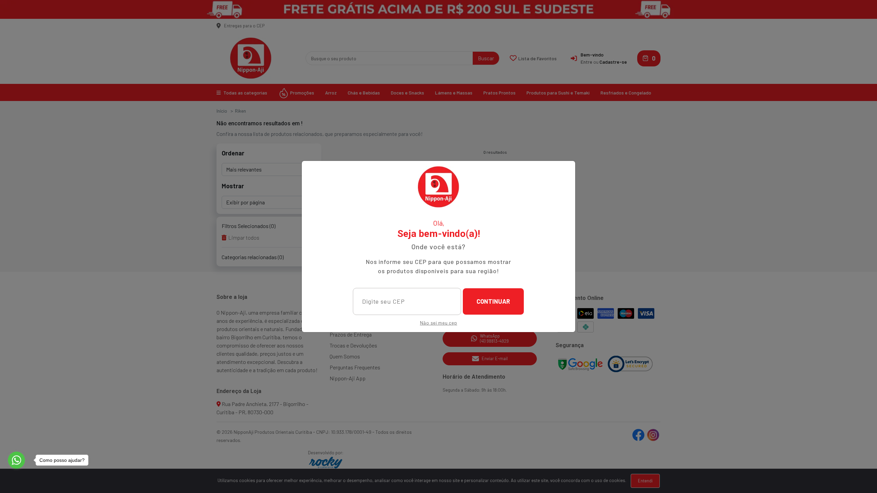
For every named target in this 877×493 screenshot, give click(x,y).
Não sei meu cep (438, 323)
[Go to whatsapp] (16, 460)
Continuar (493, 301)
